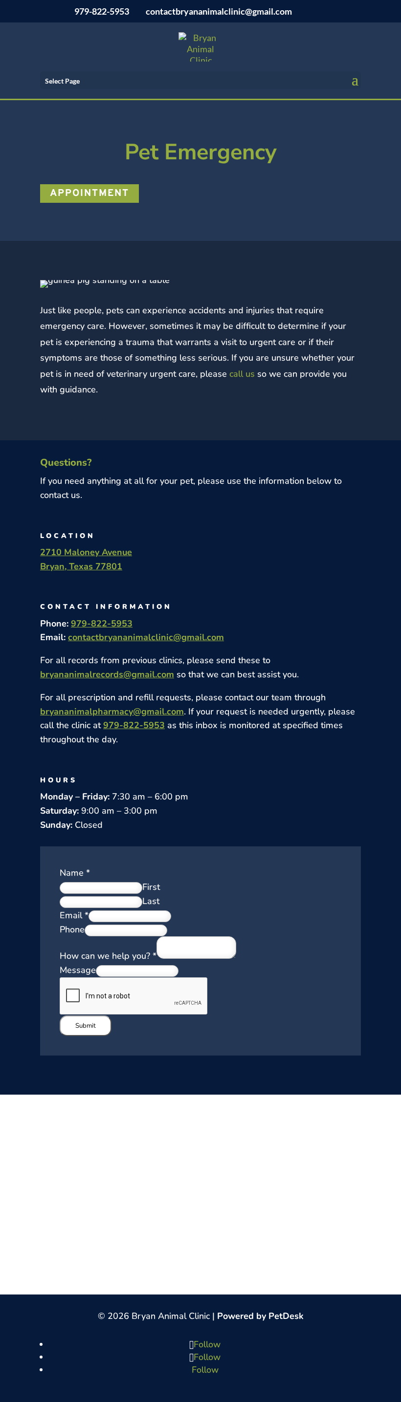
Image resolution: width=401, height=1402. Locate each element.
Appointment (89, 193)
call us (242, 374)
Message (78, 970)
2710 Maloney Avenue (86, 552)
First (151, 887)
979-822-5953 (101, 11)
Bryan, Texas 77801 (81, 566)
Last (150, 901)
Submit (85, 1025)
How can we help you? (108, 956)
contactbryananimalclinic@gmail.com (146, 637)
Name (75, 873)
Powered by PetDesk (260, 1316)
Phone (72, 929)
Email (74, 915)
